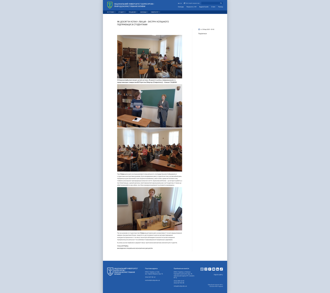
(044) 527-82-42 (150, 277)
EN (181, 3)
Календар (181, 6)
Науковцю (143, 12)
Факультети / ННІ (191, 6)
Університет (155, 12)
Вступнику (110, 12)
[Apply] (221, 3)
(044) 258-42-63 (179, 281)
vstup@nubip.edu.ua (180, 286)
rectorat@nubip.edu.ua (152, 280)
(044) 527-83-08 (179, 283)
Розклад (220, 6)
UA (178, 3)
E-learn (213, 6)
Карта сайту (218, 274)
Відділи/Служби (203, 6)
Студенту (121, 12)
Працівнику (132, 12)
